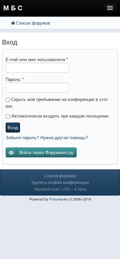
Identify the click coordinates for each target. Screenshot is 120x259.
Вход (13, 127)
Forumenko (59, 199)
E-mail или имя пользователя (37, 59)
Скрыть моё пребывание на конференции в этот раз (57, 102)
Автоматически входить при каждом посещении (59, 116)
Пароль (15, 79)
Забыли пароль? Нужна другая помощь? (47, 137)
